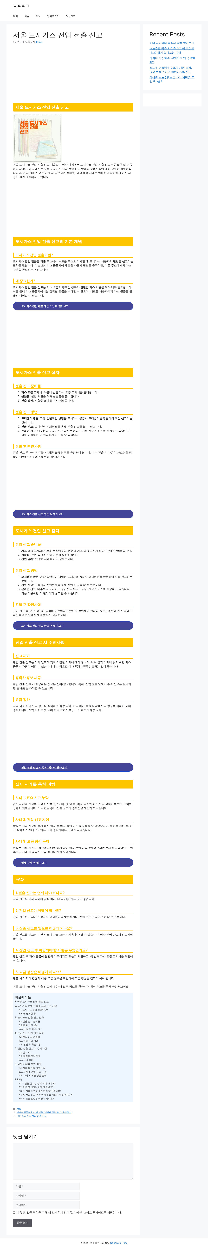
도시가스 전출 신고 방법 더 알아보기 (42, 514)
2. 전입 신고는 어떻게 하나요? (38, 1087)
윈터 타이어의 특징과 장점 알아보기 (172, 42)
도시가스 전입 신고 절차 (31, 1033)
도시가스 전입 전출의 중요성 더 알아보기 (45, 306)
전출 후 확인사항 (32, 1029)
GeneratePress (119, 1242)
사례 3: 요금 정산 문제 (34, 1075)
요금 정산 (28, 1060)
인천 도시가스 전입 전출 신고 (32, 1115)
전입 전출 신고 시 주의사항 (32, 1048)
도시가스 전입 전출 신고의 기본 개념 (37, 1005)
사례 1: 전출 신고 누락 (34, 1068)
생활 (19, 1108)
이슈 (26, 16)
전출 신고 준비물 (31, 1021)
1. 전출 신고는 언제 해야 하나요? (39, 1083)
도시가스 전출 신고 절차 (31, 1017)
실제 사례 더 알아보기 (34, 862)
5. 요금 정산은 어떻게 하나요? (38, 1098)
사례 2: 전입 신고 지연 (34, 1071)
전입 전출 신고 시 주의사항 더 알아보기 (44, 767)
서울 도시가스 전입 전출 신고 (33, 1001)
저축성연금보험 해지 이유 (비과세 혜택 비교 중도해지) (44, 1112)
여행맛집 (71, 16)
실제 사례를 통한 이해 (29, 1064)
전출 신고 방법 (30, 1025)
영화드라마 (53, 16)
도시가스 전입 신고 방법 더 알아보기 (42, 625)
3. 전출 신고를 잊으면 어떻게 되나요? (42, 1091)
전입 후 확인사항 (32, 1044)
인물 (38, 16)
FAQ (19, 1079)
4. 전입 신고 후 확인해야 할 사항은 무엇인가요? (47, 1094)
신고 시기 (27, 1052)
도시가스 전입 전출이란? (35, 1009)
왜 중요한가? (29, 1013)
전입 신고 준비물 (31, 1037)
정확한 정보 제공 (31, 1056)
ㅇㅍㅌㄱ (21, 5)
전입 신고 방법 (30, 1040)
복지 (15, 16)
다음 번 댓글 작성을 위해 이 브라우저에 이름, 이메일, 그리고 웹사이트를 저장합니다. (69, 1212)
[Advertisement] (73, 72)
